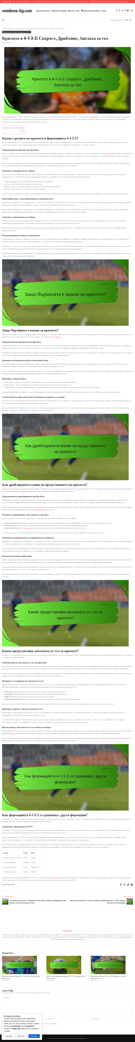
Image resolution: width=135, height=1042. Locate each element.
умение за (41, 510)
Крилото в (5, 117)
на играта (111, 153)
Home (4, 28)
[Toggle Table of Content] (21, 131)
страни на (56, 878)
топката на (27, 528)
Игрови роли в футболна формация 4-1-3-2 (19, 28)
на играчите (22, 491)
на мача (12, 733)
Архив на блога (43, 10)
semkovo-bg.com (17, 10)
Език (103, 10)
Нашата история (59, 10)
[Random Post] (127, 20)
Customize (9, 1036)
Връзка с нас (74, 10)
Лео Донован (67, 931)
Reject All (21, 1036)
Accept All (33, 1036)
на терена (57, 337)
